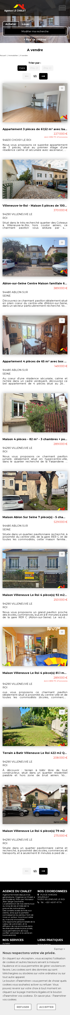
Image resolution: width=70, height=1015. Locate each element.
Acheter (6, 943)
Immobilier (13, 55)
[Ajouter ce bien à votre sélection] (62, 88)
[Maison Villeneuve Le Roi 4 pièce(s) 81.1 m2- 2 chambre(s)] (35, 646)
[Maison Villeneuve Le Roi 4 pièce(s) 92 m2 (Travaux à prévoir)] (35, 568)
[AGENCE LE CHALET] (15, 8)
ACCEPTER (46, 1007)
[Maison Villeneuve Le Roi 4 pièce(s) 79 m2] (35, 804)
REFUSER (23, 1007)
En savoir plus (42, 995)
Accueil (3, 55)
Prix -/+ (34, 68)
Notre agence (44, 944)
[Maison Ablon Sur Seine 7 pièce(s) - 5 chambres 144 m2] (35, 490)
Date (22, 68)
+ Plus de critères (35, 39)
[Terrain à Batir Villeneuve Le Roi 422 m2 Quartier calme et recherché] (35, 726)
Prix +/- (47, 68)
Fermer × (59, 949)
